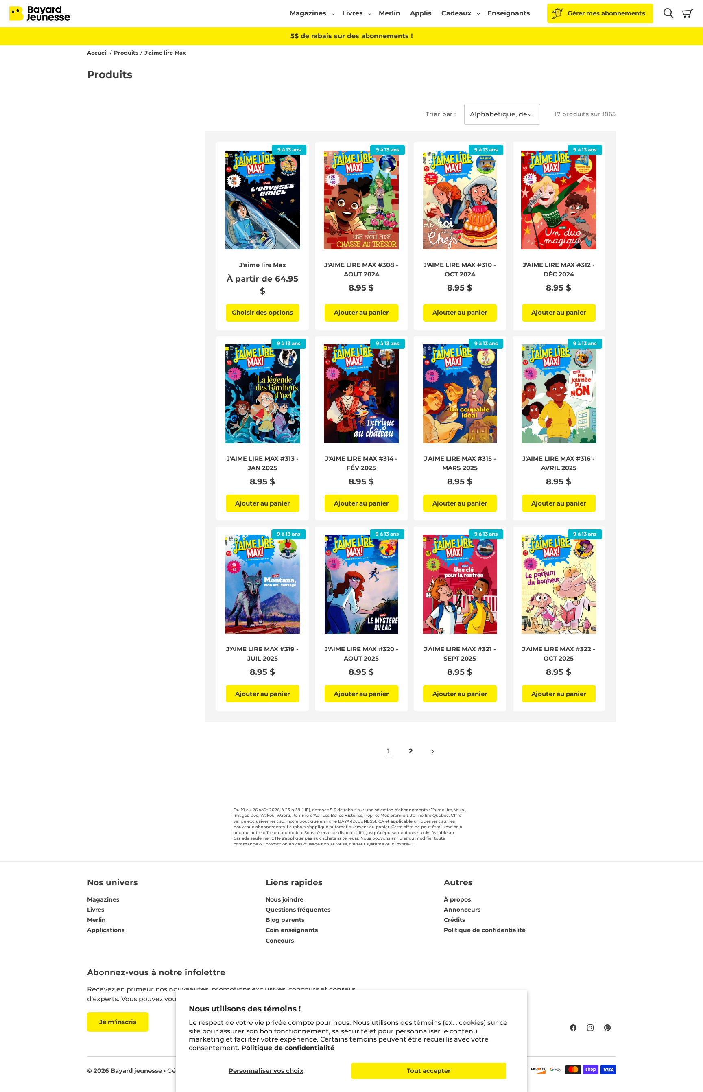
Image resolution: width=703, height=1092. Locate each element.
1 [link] (388, 751)
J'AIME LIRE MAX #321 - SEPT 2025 (460, 653)
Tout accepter (428, 1070)
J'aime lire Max (165, 53)
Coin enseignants (292, 930)
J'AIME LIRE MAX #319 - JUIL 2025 (262, 653)
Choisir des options (262, 312)
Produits (126, 53)
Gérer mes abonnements (606, 13)
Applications (105, 930)
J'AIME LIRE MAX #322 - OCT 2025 (558, 653)
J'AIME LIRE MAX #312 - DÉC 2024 (558, 269)
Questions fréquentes (298, 909)
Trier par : (441, 114)
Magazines (103, 899)
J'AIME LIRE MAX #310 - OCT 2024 (460, 269)
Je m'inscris (117, 1022)
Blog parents (285, 919)
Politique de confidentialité (287, 1048)
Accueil (97, 53)
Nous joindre (284, 899)
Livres (95, 909)
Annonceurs (462, 909)
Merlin (96, 919)
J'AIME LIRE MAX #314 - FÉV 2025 (361, 463)
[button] (311, 13)
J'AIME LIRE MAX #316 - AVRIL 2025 (558, 463)
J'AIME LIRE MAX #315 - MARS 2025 (460, 463)
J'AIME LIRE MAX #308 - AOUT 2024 (361, 269)
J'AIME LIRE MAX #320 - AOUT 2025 (361, 653)
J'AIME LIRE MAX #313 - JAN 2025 (263, 463)
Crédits (454, 919)
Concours (280, 940)
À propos (457, 899)
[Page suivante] (432, 751)
